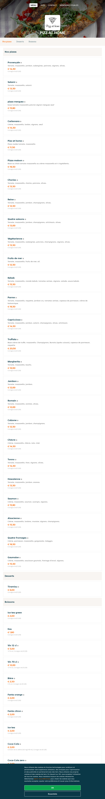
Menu (33, 5)
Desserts (20, 41)
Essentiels (52, 794)
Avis (43, 5)
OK (52, 788)
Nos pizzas (7, 41)
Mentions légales (69, 5)
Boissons (32, 41)
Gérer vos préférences (42, 779)
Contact (52, 5)
